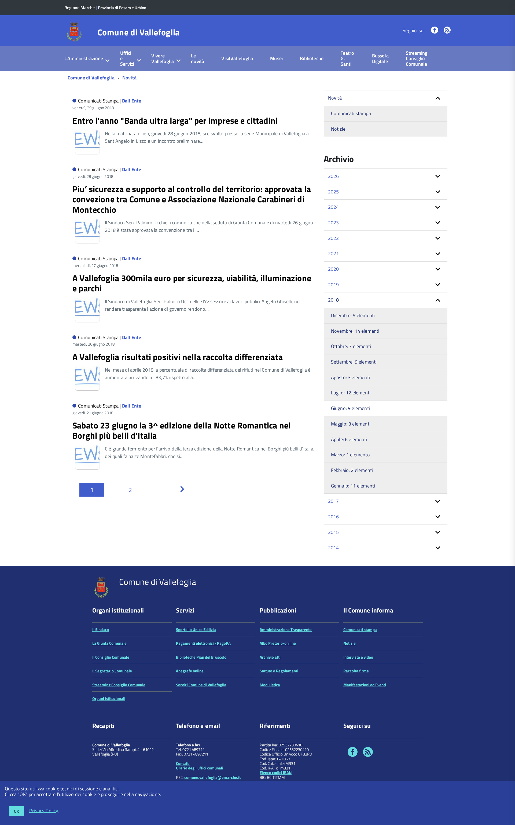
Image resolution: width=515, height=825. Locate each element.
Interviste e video (358, 657)
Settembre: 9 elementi (354, 361)
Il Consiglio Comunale (110, 657)
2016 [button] (333, 516)
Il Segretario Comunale (112, 671)
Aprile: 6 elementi (349, 439)
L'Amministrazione (83, 58)
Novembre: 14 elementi (355, 331)
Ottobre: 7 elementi (351, 346)
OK (16, 811)
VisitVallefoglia (237, 58)
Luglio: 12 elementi (350, 392)
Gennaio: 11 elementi (353, 485)
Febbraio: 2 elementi (352, 470)
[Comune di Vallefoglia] (74, 31)
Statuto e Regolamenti (279, 671)
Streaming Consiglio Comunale (417, 58)
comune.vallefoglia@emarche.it (212, 777)
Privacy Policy (43, 810)
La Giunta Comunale (109, 643)
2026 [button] (333, 176)
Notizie (338, 129)
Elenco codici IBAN (276, 772)
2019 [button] (333, 284)
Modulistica (270, 685)
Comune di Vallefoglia (139, 32)
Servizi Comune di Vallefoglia (201, 685)
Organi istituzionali (108, 698)
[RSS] (447, 30)
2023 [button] (333, 222)
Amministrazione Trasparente (286, 629)
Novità (129, 77)
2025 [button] (333, 191)
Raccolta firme (356, 671)
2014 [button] (333, 547)
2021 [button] (333, 253)
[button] (437, 98)
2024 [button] (333, 207)
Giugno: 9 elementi (350, 408)
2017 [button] (333, 501)
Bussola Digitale (380, 58)
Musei (276, 58)
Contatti (183, 763)
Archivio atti (270, 657)
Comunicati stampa (351, 113)
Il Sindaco (100, 629)
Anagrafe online (190, 671)
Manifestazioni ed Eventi (364, 685)
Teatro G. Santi (347, 58)
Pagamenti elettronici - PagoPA (203, 643)
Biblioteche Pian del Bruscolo (201, 657)
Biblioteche (311, 58)
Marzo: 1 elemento (350, 454)
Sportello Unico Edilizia (196, 629)
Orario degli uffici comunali (199, 768)
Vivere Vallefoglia (162, 58)
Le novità (197, 58)
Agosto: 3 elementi (350, 377)
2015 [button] (333, 532)
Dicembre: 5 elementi (353, 315)
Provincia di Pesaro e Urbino (122, 8)
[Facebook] (434, 30)
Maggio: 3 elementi (350, 423)
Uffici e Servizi (127, 58)
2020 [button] (333, 269)
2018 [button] (333, 299)
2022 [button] (333, 238)
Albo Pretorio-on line (278, 643)
